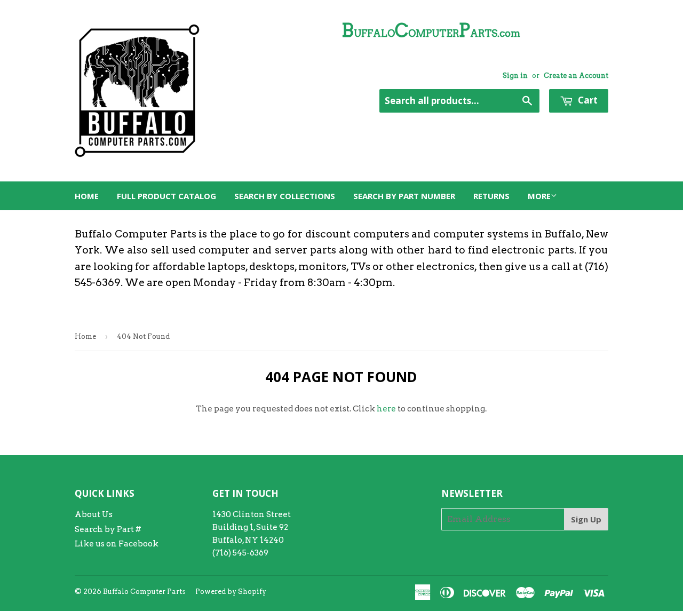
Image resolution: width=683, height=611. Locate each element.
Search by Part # (108, 529)
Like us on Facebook (116, 544)
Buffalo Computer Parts (144, 592)
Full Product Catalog (166, 196)
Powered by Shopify (230, 592)
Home (87, 196)
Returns (491, 196)
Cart (587, 100)
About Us (94, 514)
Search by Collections (284, 196)
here (386, 409)
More (539, 196)
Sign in (515, 76)
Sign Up (586, 519)
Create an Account (576, 76)
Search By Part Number (404, 196)
